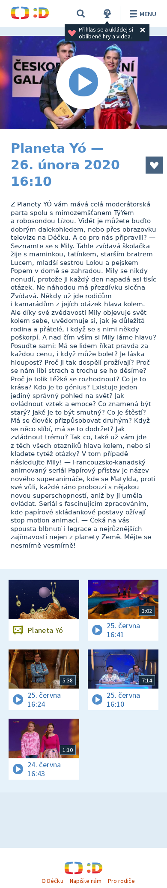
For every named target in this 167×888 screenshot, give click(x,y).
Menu (148, 13)
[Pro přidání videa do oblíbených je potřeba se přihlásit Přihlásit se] (154, 165)
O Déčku (52, 881)
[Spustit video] (83, 82)
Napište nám (85, 881)
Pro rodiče (121, 881)
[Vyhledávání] (81, 13)
